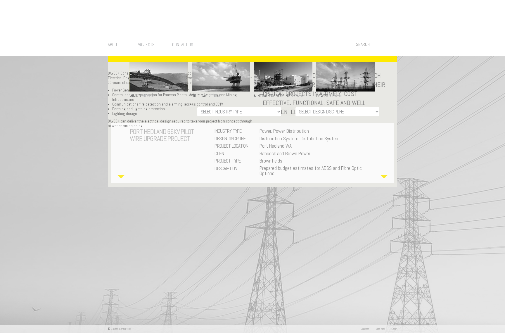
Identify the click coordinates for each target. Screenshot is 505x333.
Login (394, 329)
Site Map (380, 329)
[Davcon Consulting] (75, 41)
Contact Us (182, 44)
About (113, 44)
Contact (365, 329)
